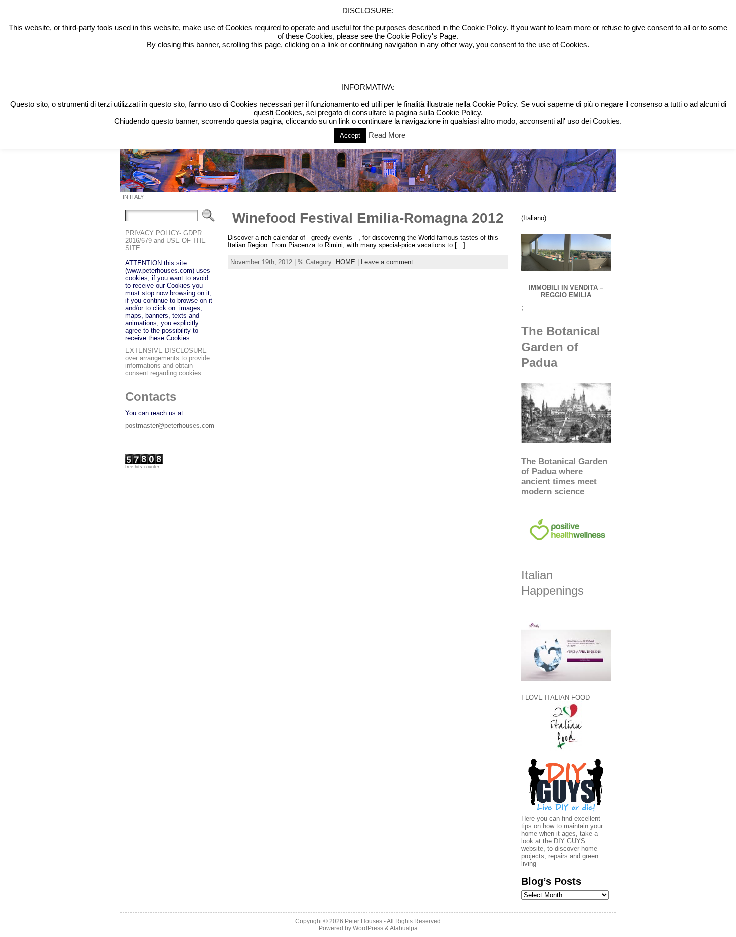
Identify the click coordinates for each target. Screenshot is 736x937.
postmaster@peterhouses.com (169, 425)
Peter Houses (363, 921)
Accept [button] (350, 135)
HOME (345, 262)
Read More (387, 135)
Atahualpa (404, 928)
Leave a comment (387, 262)
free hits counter (142, 466)
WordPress (368, 928)
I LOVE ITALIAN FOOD (555, 697)
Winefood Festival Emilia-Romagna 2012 (368, 218)
